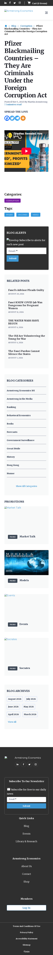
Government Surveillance (20, 440)
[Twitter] (12, 118)
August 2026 (14, 699)
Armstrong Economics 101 (21, 390)
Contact (26, 873)
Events (26, 833)
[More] (23, 118)
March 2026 (30, 714)
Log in (26, 907)
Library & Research (26, 841)
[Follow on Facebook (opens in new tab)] (10, 3)
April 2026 (13, 714)
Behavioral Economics (19, 415)
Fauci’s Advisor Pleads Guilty (26, 290)
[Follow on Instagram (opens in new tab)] (20, 3)
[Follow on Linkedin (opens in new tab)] (5, 3)
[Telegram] (17, 118)
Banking (11, 407)
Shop (26, 881)
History (11, 457)
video (36, 215)
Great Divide (13, 448)
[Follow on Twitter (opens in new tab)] (15, 3)
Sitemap (26, 945)
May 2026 (29, 706)
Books (10, 423)
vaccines (22, 215)
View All (12, 722)
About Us (26, 866)
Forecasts (12, 432)
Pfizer (9, 215)
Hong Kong (13, 465)
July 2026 (31, 699)
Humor (10, 473)
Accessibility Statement (26, 939)
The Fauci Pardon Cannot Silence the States (24, 352)
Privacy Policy (26, 932)
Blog (13, 26)
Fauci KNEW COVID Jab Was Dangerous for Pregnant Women (25, 305)
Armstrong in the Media (19, 399)
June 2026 (13, 706)
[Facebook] (7, 118)
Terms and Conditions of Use (26, 926)
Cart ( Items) (39, 3)
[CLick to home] (7, 26)
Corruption (26, 26)
